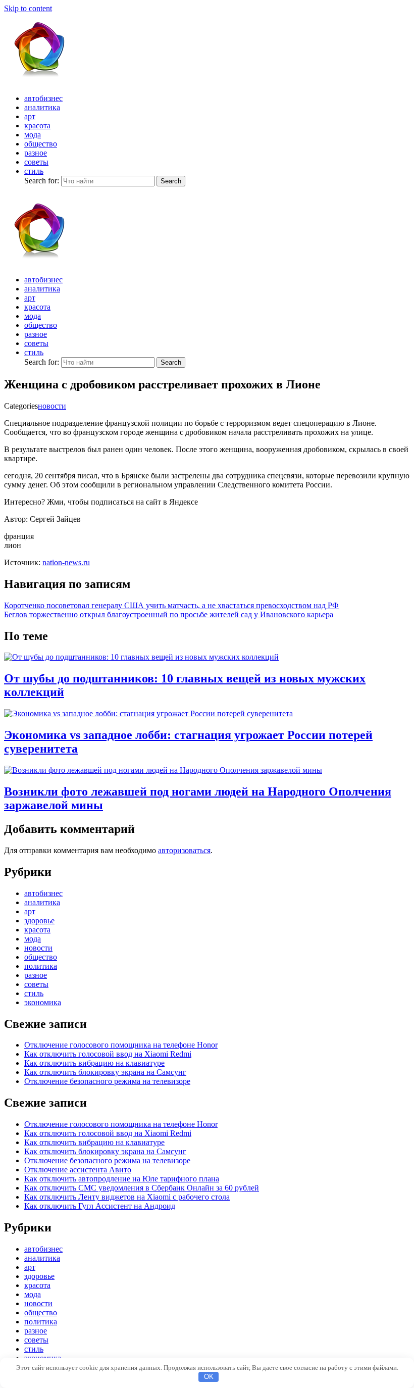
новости (52, 406)
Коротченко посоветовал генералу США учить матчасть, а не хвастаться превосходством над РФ (171, 605)
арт (29, 116)
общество (40, 143)
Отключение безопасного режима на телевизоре (107, 1081)
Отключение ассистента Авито (77, 1169)
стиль (33, 171)
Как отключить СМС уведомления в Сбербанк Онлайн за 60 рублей (141, 1187)
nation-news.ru (66, 562)
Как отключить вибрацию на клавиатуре (94, 1063)
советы (36, 162)
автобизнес (43, 98)
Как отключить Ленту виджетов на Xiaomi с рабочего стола (127, 1197)
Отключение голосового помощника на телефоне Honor (121, 1044)
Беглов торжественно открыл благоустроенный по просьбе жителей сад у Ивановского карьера (168, 614)
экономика (42, 1002)
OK (209, 1376)
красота (37, 125)
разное (35, 152)
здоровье (39, 920)
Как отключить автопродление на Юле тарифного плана (121, 1178)
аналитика (42, 107)
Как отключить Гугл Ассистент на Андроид (99, 1206)
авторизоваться (184, 850)
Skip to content (28, 8)
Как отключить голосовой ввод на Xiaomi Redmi (107, 1054)
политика (40, 966)
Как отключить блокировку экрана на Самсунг (105, 1072)
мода (32, 134)
